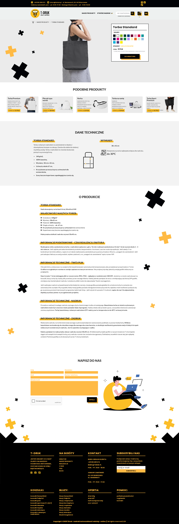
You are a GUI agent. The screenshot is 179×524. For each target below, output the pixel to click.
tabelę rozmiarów (126, 46)
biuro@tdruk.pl (56, 2)
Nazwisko (68, 370)
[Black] (114, 35)
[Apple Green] (121, 35)
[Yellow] (121, 42)
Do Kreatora (130, 56)
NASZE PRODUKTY (88, 13)
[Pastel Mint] (139, 39)
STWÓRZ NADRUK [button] (104, 13)
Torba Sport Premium (151, 99)
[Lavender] (128, 39)
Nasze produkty (43, 22)
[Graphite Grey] (121, 39)
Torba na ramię (118, 98)
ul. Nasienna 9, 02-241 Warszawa (75, 2)
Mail (32, 375)
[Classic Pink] (135, 35)
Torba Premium (14, 98)
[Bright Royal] (128, 35)
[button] (146, 14)
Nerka (79, 98)
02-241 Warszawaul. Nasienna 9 (95, 476)
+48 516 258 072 (39, 2)
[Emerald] (142, 35)
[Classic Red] (139, 35)
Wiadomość (35, 380)
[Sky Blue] (142, 39)
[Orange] (135, 39)
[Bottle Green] (125, 35)
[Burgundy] (132, 35)
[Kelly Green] (125, 39)
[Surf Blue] (114, 42)
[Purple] (118, 42)
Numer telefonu (71, 375)
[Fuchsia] (118, 39)
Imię (32, 370)
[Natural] (132, 39)
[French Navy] (114, 39)
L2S (124, 521)
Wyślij (92, 400)
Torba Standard (57, 22)
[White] (118, 35)
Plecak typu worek (47, 99)
